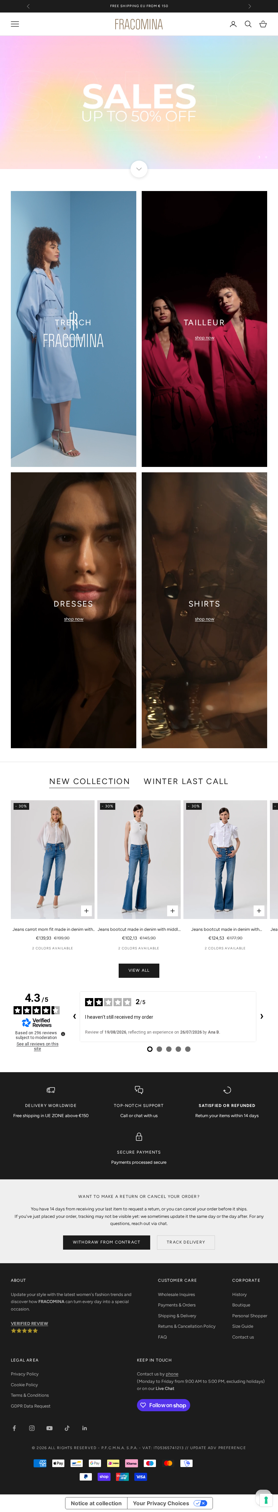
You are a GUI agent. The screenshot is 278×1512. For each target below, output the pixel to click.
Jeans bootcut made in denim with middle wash (139, 930)
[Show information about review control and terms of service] (63, 1034)
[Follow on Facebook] (14, 1428)
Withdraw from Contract (106, 1242)
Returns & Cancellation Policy (187, 1326)
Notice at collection (96, 1503)
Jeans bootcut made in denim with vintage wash (225, 930)
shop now (73, 337)
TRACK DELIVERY (186, 1242)
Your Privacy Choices (161, 1503)
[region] (139, 102)
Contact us (243, 1337)
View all (139, 970)
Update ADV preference (218, 1448)
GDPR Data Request (31, 1406)
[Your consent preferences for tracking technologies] (266, 1500)
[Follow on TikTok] (67, 1428)
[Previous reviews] (74, 1016)
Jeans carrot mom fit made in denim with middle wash (53, 930)
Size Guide (242, 1326)
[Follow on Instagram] (31, 1428)
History (239, 1294)
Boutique (241, 1304)
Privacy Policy (25, 1373)
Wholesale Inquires (176, 1294)
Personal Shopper (249, 1315)
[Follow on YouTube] (49, 1428)
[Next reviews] (261, 1016)
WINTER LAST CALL (186, 781)
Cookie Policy (24, 1384)
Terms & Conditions (30, 1395)
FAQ (162, 1337)
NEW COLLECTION (89, 781)
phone (172, 1373)
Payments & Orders (177, 1304)
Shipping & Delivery (177, 1315)
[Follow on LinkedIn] (84, 1428)
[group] (139, 102)
